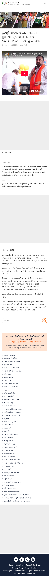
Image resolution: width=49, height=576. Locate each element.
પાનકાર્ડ (6, 431)
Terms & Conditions (33, 565)
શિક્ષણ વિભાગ (8, 440)
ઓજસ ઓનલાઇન (10, 444)
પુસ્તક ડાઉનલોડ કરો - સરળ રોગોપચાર (16, 494)
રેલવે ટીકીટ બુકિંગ (10, 421)
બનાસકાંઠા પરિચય (10, 406)
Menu (44, 4)
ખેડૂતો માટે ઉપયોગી (10, 358)
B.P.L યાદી (7, 469)
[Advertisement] (24, 125)
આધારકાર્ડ (7, 428)
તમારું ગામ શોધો (9, 475)
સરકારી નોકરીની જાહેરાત (12, 491)
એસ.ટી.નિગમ (8, 437)
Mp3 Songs (8, 479)
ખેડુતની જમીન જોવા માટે (12, 415)
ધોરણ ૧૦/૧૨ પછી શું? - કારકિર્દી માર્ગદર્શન (17, 498)
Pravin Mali (23, 45)
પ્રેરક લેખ (7, 380)
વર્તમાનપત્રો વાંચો (9, 393)
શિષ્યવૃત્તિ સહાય (9, 402)
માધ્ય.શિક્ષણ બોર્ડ (9, 456)
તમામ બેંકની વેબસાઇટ (11, 434)
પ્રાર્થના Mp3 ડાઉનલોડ (11, 383)
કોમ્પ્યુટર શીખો (9, 396)
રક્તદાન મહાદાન (9, 355)
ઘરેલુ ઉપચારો (8, 374)
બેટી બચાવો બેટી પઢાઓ (11, 399)
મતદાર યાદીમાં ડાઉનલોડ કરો (13, 463)
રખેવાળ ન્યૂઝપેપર (10, 488)
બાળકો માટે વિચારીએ (11, 387)
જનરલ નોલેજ (8, 377)
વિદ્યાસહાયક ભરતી (10, 447)
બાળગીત (6, 390)
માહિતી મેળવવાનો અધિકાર (12, 368)
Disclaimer (19, 565)
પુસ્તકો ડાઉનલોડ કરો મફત (13, 371)
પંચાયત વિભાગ (8, 425)
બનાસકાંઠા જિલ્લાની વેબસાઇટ (13, 409)
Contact (34, 568)
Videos (8, 152)
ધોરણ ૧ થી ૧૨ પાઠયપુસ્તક (12, 482)
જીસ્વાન (6, 418)
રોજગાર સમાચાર (9, 485)
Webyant (31, 573)
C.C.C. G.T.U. (9, 450)
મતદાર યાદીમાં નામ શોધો (12, 460)
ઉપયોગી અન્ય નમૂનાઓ (12, 361)
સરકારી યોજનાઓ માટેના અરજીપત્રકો (17, 501)
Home (11, 565)
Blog (27, 568)
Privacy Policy (17, 568)
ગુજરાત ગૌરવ (8, 364)
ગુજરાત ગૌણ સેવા (9, 453)
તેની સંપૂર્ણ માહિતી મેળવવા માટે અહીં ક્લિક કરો (24, 341)
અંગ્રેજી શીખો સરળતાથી (12, 472)
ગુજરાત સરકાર (9, 466)
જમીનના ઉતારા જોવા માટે (12, 412)
